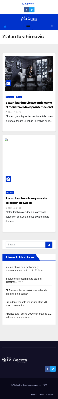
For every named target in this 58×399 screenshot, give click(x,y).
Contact (49, 395)
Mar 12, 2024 (14, 112)
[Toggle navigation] (28, 26)
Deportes (9, 97)
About (41, 395)
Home (19, 97)
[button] (52, 26)
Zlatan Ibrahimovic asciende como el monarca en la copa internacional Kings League (29, 107)
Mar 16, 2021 (14, 208)
